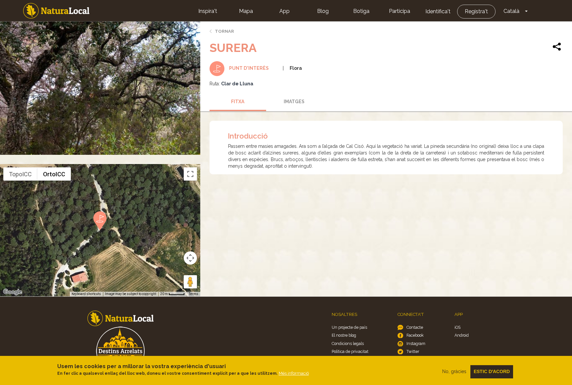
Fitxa (237, 101)
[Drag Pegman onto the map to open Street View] (190, 281)
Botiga (361, 11)
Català (511, 11)
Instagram (415, 343)
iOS (457, 327)
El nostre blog (344, 335)
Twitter (412, 351)
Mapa (246, 11)
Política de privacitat (350, 351)
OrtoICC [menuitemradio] (54, 174)
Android (461, 335)
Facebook (415, 335)
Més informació (294, 373)
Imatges (294, 101)
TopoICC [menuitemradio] (20, 174)
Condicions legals (348, 343)
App (284, 11)
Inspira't (207, 11)
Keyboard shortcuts (86, 294)
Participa (399, 11)
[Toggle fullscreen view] (190, 174)
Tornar (224, 31)
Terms (193, 294)
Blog (323, 11)
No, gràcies (454, 371)
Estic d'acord (492, 371)
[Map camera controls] (190, 258)
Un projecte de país (349, 327)
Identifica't (438, 11)
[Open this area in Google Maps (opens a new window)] (13, 292)
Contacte (414, 327)
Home (56, 11)
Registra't (476, 11)
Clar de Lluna (237, 83)
